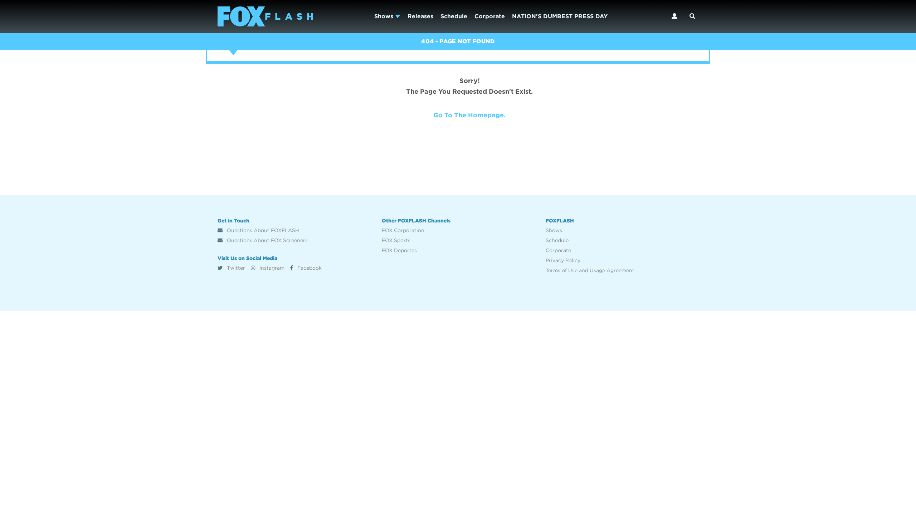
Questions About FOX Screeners (266, 240)
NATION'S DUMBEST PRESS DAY (560, 16)
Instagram (271, 268)
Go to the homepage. (469, 115)
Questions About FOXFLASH (262, 230)
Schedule (453, 16)
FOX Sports (396, 240)
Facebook (309, 268)
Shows (384, 16)
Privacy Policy (563, 260)
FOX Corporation (403, 230)
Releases (420, 16)
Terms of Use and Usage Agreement (590, 270)
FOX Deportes (399, 250)
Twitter (235, 268)
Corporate (489, 16)
